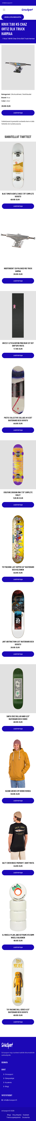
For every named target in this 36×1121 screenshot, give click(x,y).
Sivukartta (26, 1117)
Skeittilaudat (26, 94)
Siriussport (9, 1074)
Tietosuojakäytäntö (13, 1117)
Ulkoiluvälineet (16, 94)
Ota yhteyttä (16, 1115)
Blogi (7, 1086)
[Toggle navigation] (4, 10)
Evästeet (26, 1115)
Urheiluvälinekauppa (12, 17)
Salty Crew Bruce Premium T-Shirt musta (18, 863)
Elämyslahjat (9, 1078)
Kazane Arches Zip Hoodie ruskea (18, 791)
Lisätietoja (18, 113)
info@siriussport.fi (7, 3)
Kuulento (8, 1082)
